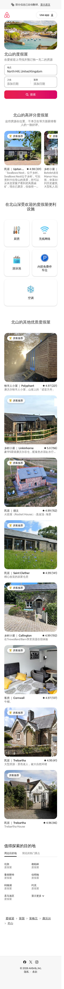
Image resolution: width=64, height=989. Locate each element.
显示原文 (45, 4)
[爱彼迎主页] (7, 14)
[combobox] (30, 71)
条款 (34, 971)
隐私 (26, 971)
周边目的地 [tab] (10, 853)
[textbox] (17, 84)
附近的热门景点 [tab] (31, 853)
